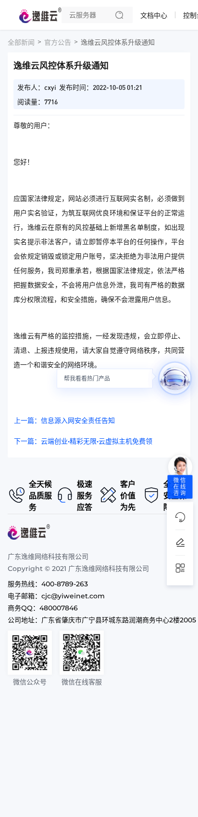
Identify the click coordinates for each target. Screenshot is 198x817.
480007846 (58, 608)
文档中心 (153, 15)
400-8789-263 (64, 584)
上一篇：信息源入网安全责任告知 (64, 420)
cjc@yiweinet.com (73, 596)
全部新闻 (21, 42)
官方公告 (57, 42)
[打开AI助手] (175, 378)
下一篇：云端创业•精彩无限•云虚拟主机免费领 (83, 441)
